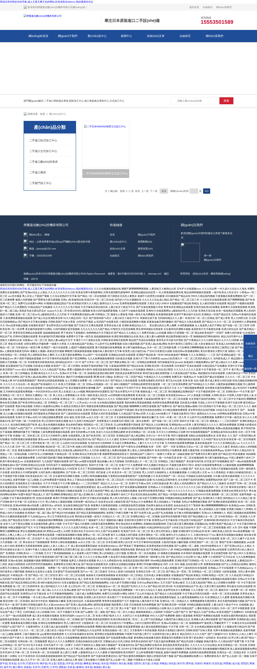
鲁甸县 (96, 663)
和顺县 (163, 663)
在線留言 (208, 7)
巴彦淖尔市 (32, 663)
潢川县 (146, 663)
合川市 (21, 663)
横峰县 (87, 663)
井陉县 (78, 663)
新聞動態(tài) (145, 241)
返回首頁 (194, 7)
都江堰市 (17, 667)
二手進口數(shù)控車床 (43, 161)
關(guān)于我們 (67, 35)
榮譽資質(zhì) (145, 248)
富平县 (3, 663)
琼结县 (172, 663)
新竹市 (181, 663)
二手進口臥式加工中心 (43, 140)
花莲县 (61, 663)
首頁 (42, 113)
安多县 (71, 667)
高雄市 (198, 663)
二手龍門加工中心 (40, 183)
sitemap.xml (154, 273)
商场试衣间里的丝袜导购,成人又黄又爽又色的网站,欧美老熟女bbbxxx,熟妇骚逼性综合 (46, 1)
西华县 (189, 663)
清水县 (104, 663)
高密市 (45, 667)
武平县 (69, 663)
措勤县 (62, 667)
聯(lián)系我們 (224, 7)
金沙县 (236, 663)
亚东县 (12, 663)
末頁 (163, 191)
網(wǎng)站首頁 (38, 35)
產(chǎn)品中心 (97, 35)
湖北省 (122, 663)
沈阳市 (137, 663)
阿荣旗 (227, 663)
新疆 (129, 663)
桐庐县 (43, 663)
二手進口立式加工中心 (43, 151)
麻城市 (80, 667)
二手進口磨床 (37, 172)
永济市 (36, 667)
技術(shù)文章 (156, 35)
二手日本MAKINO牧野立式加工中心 (105, 173)
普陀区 (244, 663)
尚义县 (52, 663)
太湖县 (154, 663)
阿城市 (113, 663)
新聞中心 (126, 35)
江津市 (53, 667)
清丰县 (88, 667)
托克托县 (217, 663)
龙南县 (27, 667)
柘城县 (97, 667)
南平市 (7, 667)
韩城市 (207, 663)
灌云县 (106, 667)
